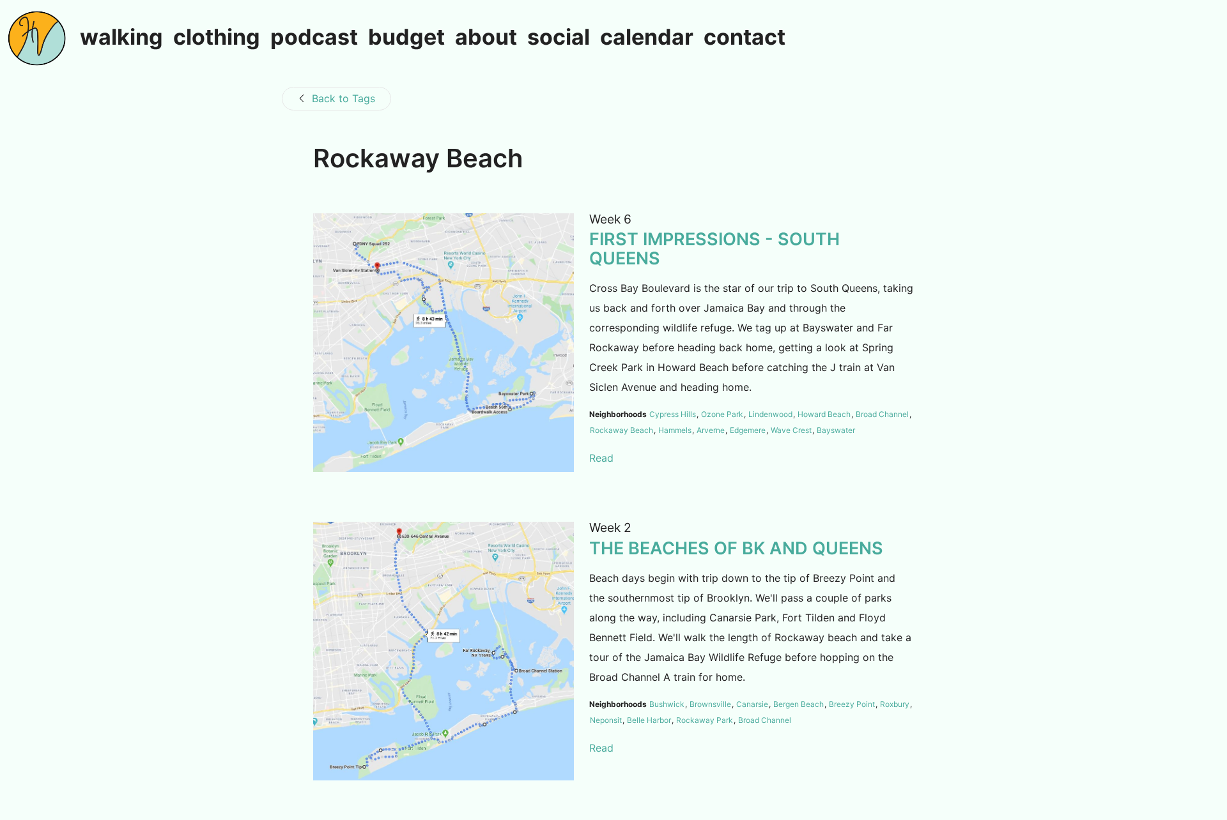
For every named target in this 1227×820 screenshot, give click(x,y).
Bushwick (666, 704)
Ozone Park (722, 414)
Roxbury (894, 704)
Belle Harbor (649, 720)
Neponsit (606, 720)
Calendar (646, 38)
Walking (121, 38)
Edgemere (748, 430)
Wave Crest (791, 430)
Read (601, 458)
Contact (744, 38)
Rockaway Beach (621, 430)
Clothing (216, 38)
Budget (406, 38)
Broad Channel (882, 414)
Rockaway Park (704, 720)
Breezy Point (852, 704)
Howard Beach (824, 414)
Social (558, 38)
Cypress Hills (672, 414)
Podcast (314, 38)
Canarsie (752, 704)
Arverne (711, 430)
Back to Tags (343, 98)
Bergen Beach (798, 704)
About (486, 38)
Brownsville (710, 704)
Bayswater (836, 430)
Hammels (674, 430)
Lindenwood (770, 414)
